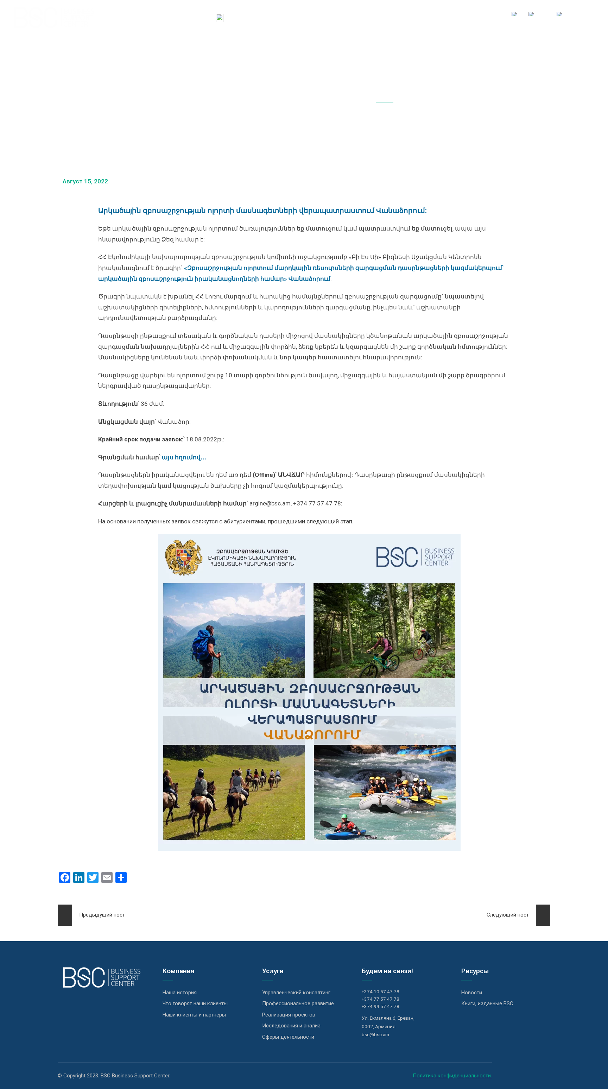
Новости (471, 992)
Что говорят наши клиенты (195, 1003)
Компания (244, 17)
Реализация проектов (288, 1015)
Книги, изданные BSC (487, 1003)
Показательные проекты (392, 17)
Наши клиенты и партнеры (194, 1015)
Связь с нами (484, 17)
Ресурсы (447, 17)
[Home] (219, 17)
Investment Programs (320, 17)
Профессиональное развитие (298, 1003)
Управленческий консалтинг (296, 992)
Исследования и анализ (291, 1025)
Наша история (180, 992)
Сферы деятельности (288, 1037)
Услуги (274, 17)
